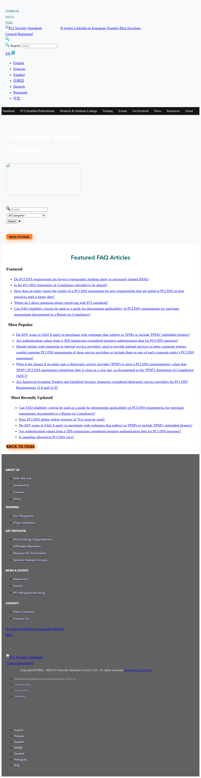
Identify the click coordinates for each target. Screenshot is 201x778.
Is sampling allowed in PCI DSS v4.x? (46, 437)
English (18, 63)
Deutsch (19, 86)
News (157, 111)
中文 (16, 98)
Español (19, 75)
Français (19, 69)
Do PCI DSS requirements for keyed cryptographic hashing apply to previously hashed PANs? (81, 279)
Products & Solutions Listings (78, 111)
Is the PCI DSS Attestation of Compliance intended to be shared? (60, 285)
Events (122, 111)
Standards (9, 111)
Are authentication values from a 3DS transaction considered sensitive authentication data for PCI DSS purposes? (97, 341)
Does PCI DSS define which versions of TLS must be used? (62, 419)
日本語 (18, 81)
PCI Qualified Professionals (37, 111)
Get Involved (140, 111)
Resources (173, 111)
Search (15, 46)
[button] (67, 28)
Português (20, 92)
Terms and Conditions (138, 670)
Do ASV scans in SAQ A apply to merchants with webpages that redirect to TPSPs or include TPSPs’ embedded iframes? (103, 335)
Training (107, 111)
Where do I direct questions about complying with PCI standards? (61, 303)
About (189, 111)
